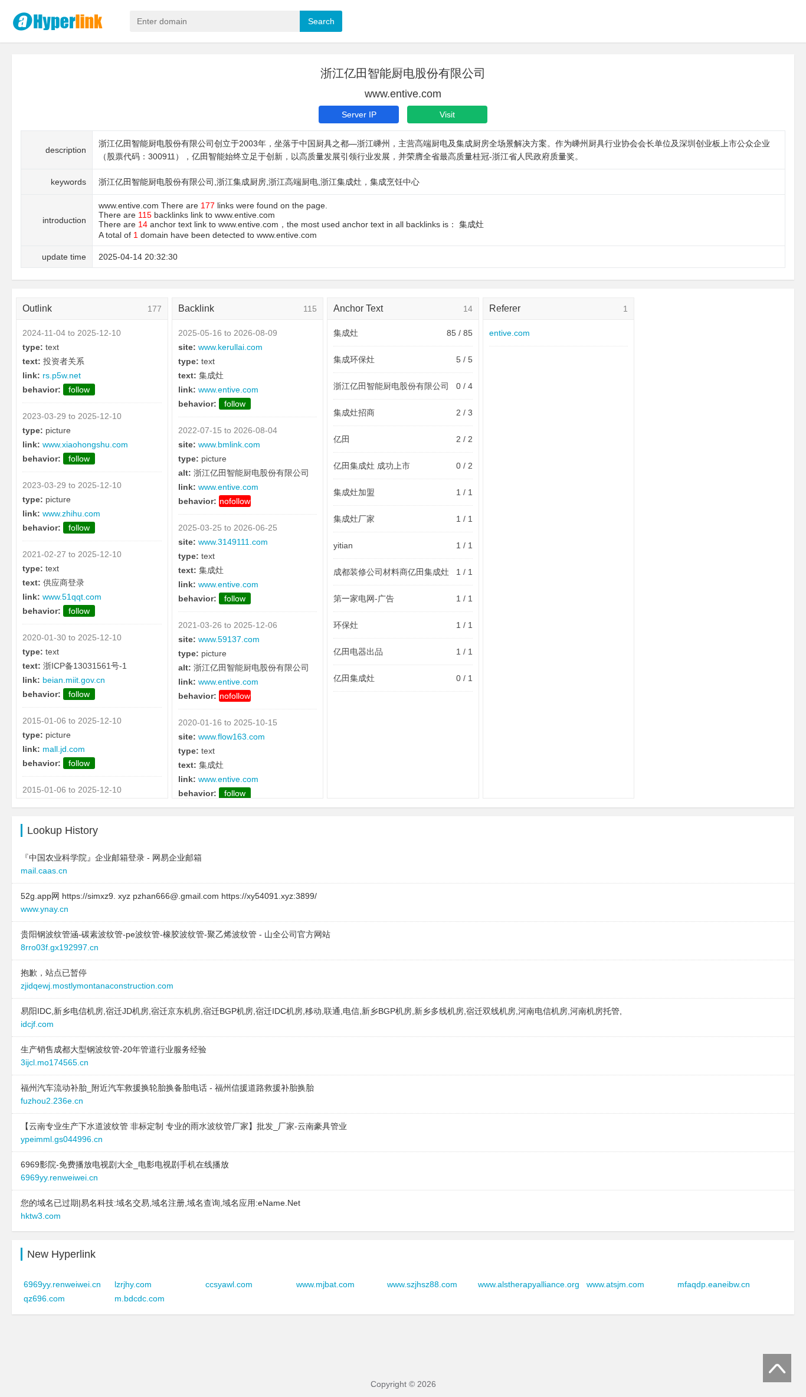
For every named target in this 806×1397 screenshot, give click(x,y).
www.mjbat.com (325, 1284)
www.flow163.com (231, 736)
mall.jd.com (63, 749)
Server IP (359, 114)
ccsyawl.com (229, 1284)
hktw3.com (41, 1216)
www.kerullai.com (230, 347)
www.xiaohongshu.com (85, 444)
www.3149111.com (233, 542)
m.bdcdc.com (139, 1298)
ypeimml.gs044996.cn (62, 1139)
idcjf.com (37, 1024)
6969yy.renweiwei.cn (59, 1177)
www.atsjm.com (615, 1284)
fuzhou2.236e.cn (52, 1100)
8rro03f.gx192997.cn (60, 947)
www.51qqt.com (71, 596)
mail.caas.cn (44, 870)
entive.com (509, 333)
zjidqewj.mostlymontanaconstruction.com (97, 985)
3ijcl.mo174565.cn (55, 1062)
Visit (447, 114)
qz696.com (44, 1298)
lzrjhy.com (133, 1284)
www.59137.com (229, 639)
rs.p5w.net (61, 375)
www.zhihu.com (71, 513)
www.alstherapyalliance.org (528, 1284)
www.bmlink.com (229, 444)
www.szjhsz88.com (422, 1284)
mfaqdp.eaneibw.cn (713, 1284)
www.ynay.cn (44, 909)
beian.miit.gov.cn (73, 680)
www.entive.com (228, 389)
